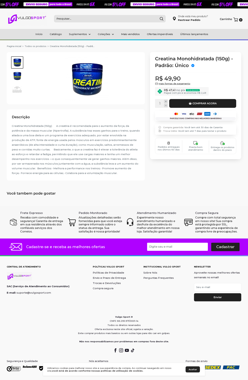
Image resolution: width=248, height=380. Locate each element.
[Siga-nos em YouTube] (127, 350)
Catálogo (56, 34)
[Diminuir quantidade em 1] (166, 105)
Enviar (218, 297)
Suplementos (78, 34)
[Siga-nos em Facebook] (115, 350)
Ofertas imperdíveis (160, 34)
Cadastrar (225, 247)
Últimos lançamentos (194, 34)
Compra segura (103, 288)
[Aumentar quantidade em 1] (166, 101)
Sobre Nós (150, 272)
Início (39, 34)
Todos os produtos (35, 46)
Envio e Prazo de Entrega (109, 277)
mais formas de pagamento (174, 83)
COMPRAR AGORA (204, 103)
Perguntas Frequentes (158, 277)
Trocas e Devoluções (107, 283)
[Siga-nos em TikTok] (133, 350)
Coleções (104, 34)
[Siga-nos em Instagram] (121, 350)
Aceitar (193, 369)
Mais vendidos (130, 34)
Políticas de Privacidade (108, 272)
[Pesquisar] (161, 18)
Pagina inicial (14, 46)
